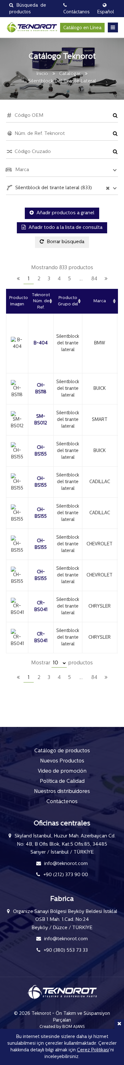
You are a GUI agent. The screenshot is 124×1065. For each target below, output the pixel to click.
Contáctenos (62, 801)
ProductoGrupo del (68, 301)
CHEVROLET (99, 544)
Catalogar (69, 74)
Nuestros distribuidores (62, 791)
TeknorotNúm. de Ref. (41, 301)
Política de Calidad (62, 781)
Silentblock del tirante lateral (67, 343)
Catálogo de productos (62, 751)
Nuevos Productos (62, 761)
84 (94, 279)
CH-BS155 (41, 451)
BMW (99, 343)
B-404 (41, 343)
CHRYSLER (99, 606)
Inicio (42, 74)
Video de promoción (62, 771)
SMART (99, 419)
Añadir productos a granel (64, 213)
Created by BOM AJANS (62, 1027)
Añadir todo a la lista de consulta (64, 227)
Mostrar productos (62, 663)
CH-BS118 (40, 389)
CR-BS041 (40, 606)
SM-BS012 (40, 420)
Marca (99, 301)
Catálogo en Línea (82, 28)
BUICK (99, 388)
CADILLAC (99, 482)
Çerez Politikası (93, 1050)
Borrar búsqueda (64, 242)
